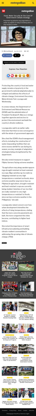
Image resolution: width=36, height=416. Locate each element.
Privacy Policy (12, 410)
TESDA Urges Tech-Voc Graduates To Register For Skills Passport (26, 338)
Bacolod (26, 335)
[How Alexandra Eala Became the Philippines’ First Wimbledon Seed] (26, 286)
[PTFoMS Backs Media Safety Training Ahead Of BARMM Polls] (26, 393)
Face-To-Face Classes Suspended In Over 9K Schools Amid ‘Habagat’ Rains (10, 382)
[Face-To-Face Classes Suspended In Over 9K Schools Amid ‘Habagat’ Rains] (10, 371)
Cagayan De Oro (10, 335)
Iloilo (9, 313)
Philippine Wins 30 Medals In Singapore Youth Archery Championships (9, 294)
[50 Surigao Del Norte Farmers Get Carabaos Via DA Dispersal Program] (10, 328)
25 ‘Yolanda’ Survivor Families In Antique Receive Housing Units (9, 316)
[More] (23, 55)
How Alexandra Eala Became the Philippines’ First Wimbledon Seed (26, 294)
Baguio (10, 399)
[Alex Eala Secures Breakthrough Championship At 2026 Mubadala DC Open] (26, 266)
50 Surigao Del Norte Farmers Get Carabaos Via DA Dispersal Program (9, 338)
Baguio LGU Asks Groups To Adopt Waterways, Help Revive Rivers (9, 403)
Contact (25, 410)
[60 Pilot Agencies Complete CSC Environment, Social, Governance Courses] (26, 349)
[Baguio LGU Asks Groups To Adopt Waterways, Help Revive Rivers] (10, 393)
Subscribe (31, 410)
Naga (9, 355)
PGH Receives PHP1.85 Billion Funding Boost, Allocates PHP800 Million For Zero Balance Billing (26, 317)
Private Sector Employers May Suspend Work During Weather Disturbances (26, 381)
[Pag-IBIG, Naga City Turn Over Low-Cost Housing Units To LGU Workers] (10, 349)
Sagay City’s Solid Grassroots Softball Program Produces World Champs (9, 275)
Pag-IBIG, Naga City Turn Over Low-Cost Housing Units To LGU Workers (10, 359)
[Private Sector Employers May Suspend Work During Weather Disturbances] (26, 371)
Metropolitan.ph (8, 51)
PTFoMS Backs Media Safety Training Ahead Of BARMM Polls (26, 403)
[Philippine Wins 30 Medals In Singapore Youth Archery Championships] (10, 286)
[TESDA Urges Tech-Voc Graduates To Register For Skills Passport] (26, 328)
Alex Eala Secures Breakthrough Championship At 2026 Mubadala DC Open (26, 275)
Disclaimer (5, 410)
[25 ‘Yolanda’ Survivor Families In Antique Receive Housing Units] (10, 306)
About (19, 410)
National (4, 243)
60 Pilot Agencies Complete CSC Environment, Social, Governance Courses (26, 360)
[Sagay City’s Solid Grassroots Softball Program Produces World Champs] (10, 266)
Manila (26, 313)
